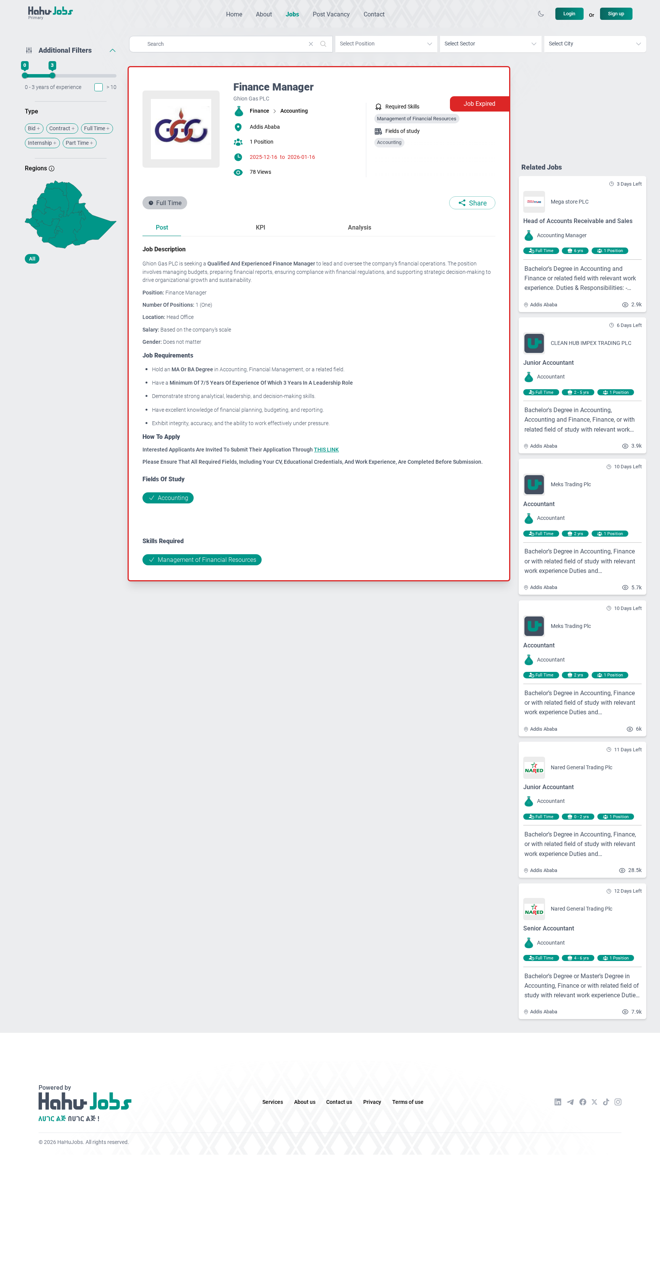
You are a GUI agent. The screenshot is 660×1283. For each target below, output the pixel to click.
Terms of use (408, 1102)
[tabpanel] (318, 404)
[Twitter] (594, 1102)
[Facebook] (582, 1102)
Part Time (77, 143)
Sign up (616, 13)
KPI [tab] (260, 227)
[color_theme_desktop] (540, 13)
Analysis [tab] (359, 227)
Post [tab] (162, 227)
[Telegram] (570, 1102)
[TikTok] (606, 1102)
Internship (40, 143)
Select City (561, 43)
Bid (32, 128)
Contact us (339, 1102)
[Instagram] (618, 1102)
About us (304, 1102)
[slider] (25, 75)
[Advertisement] (70, 330)
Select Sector (460, 43)
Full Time (94, 128)
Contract (59, 128)
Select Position (357, 43)
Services (272, 1102)
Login (569, 13)
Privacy (372, 1102)
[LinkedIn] (558, 1102)
